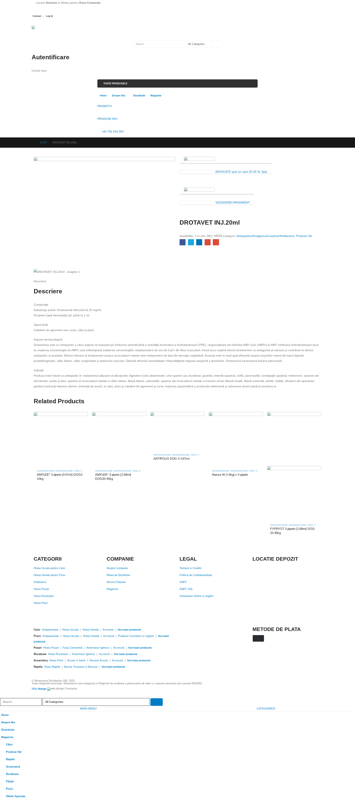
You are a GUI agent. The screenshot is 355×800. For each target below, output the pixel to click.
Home (103, 95)
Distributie (139, 95)
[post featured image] (61, 438)
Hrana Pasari (41, 589)
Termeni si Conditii (191, 568)
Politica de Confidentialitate (196, 575)
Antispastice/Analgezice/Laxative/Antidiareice (265, 236)
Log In (49, 16)
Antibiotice (40, 582)
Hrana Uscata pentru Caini (49, 568)
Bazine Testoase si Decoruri (81, 666)
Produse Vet (304, 236)
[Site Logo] (52, 31)
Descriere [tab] (40, 281)
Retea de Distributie (118, 575)
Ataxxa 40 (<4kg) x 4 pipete (230, 474)
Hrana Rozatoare (44, 596)
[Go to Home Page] (33, 142)
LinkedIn (199, 242)
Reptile (10, 759)
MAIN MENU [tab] (88, 708)
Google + (208, 242)
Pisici (9, 788)
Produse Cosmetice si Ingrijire (136, 636)
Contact (37, 16)
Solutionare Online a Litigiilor (196, 596)
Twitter (191, 242)
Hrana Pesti (41, 603)
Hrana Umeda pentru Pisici (50, 575)
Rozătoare (12, 774)
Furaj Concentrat (72, 647)
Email (216, 242)
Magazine (155, 95)
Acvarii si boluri (76, 660)
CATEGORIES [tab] (266, 708)
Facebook (183, 242)
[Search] (218, 44)
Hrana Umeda (90, 629)
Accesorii (108, 629)
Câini (77, 471)
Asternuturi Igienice (97, 647)
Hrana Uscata (70, 629)
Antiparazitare (45, 471)
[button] (2, 695)
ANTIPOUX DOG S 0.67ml (171, 458)
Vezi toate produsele (129, 629)
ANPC (183, 582)
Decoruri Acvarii (98, 660)
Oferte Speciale (15, 796)
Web (39, 689)
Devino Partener (116, 582)
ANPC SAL (186, 589)
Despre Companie (117, 568)
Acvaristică (13, 766)
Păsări (10, 781)
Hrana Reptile (52, 666)
